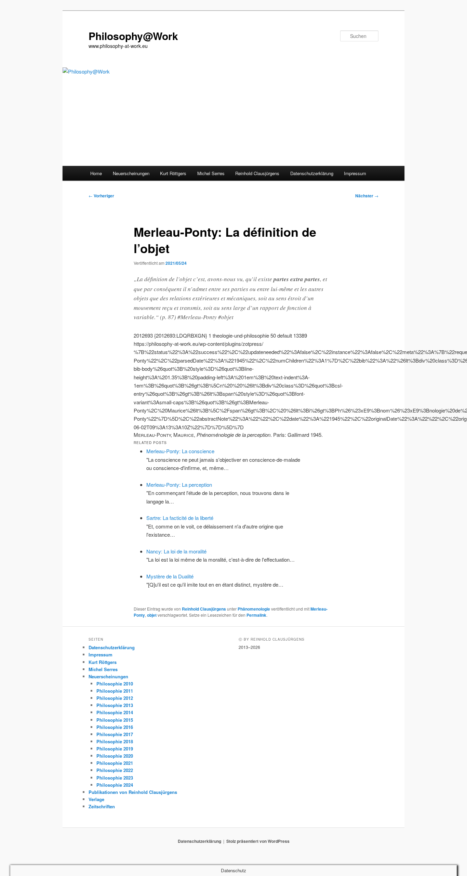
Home (96, 173)
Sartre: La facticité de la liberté (179, 517)
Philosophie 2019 (114, 748)
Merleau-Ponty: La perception (179, 484)
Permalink (256, 615)
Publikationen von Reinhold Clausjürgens (133, 792)
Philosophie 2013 (114, 705)
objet (152, 615)
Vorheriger (101, 196)
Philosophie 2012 (114, 698)
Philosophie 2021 (114, 763)
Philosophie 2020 (114, 756)
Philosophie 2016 (114, 727)
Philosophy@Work (133, 35)
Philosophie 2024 (114, 785)
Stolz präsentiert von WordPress (258, 841)
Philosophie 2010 (114, 683)
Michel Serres (211, 173)
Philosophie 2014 (114, 712)
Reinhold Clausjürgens (257, 173)
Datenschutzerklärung (311, 173)
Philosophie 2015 (114, 720)
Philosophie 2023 (114, 777)
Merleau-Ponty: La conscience (180, 451)
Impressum (355, 173)
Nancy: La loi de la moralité (176, 551)
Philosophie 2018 (114, 741)
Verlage (96, 799)
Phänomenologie (254, 609)
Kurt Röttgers (173, 173)
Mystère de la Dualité (170, 576)
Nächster (366, 196)
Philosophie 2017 (114, 734)
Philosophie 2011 (114, 691)
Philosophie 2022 (114, 770)
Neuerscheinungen (131, 173)
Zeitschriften (102, 806)
